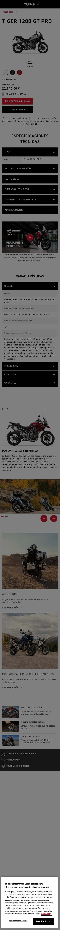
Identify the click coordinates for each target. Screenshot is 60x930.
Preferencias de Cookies (18, 921)
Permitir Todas (43, 921)
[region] (29, 902)
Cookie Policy (46, 914)
